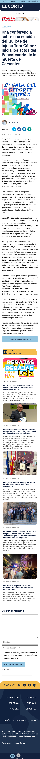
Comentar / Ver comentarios (20, 339)
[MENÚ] (36, 6)
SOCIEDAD (31, 697)
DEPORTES (31, 709)
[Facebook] (19, 685)
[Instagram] (34, 685)
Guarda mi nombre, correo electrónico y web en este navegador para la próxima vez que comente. (20, 655)
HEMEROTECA (19, 720)
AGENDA (32, 720)
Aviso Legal (6, 743)
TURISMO (31, 703)
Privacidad (24, 743)
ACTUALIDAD (12, 697)
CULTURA (14, 709)
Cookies (15, 743)
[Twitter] (24, 685)
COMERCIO (14, 703)
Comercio (6, 27)
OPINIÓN (6, 720)
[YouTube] (29, 685)
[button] (18, 755)
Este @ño (6, 669)
